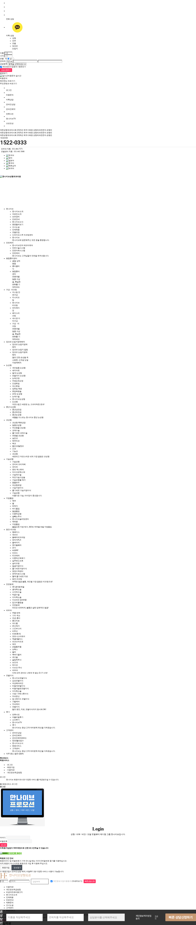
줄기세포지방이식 (19, 569)
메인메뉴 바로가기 (7, 81)
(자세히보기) (77, 881)
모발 (14, 43)
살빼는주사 (16, 516)
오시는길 (16, 227)
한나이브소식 (17, 222)
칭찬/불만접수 (18, 741)
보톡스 (15, 649)
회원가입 (5, 868)
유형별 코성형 (18, 436)
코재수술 (16, 430)
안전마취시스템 (18, 250)
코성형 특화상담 (19, 423)
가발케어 (16, 701)
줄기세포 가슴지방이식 (21, 490)
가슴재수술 (16, 475)
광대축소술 (16, 589)
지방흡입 (9, 498)
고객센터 (9, 730)
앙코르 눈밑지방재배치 (15, 342)
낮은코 (15, 438)
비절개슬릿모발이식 (20, 688)
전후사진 (9, 114)
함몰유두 (16, 483)
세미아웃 (16, 370)
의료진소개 (16, 214)
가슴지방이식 (17, 488)
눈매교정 (16, 378)
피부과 (9, 610)
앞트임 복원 (17, 389)
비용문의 (9, 95)
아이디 (3, 837)
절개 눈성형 (17, 373)
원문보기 (22, 67)
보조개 (15, 662)
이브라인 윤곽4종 (19, 600)
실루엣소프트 (17, 561)
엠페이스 (16, 532)
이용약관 (9, 887)
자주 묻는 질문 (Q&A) (15, 754)
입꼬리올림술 (17, 602)
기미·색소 (16, 615)
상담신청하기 (6, 70)
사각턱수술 (16, 592)
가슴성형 (9, 459)
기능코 (15, 451)
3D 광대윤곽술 (18, 587)
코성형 (9, 420)
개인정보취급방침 (13, 890)
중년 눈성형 (11, 407)
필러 (14, 652)
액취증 (15, 522)
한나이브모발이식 (19, 678)
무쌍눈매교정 (17, 381)
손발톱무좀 (16, 647)
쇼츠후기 (16, 720)
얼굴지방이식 (17, 566)
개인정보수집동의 (9, 67)
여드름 (15, 623)
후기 (8, 712)
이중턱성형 (16, 514)
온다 (14, 548)
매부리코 (16, 441)
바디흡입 (16, 509)
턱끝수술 (16, 595)
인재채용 (16, 230)
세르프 (15, 535)
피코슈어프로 (17, 642)
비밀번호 (3, 841)
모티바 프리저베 (19, 464)
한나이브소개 (17, 211)
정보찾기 (17, 868)
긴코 (14, 449)
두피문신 (16, 696)
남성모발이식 (17, 681)
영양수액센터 (17, 571)
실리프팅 (16, 563)
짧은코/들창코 (18, 446)
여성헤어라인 (17, 683)
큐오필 (15, 657)
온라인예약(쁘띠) (19, 738)
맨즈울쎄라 (16, 545)
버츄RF (15, 550)
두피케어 (16, 704)
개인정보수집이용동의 (62, 881)
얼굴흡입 (16, 511)
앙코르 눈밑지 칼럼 (20, 350)
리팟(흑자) (16, 634)
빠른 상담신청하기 (181, 917)
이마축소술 (16, 597)
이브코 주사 (17, 668)
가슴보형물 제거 (19, 480)
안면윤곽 (9, 584)
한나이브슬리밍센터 (20, 519)
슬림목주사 (16, 660)
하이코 (15, 665)
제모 (14, 644)
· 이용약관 (10, 770)
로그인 (9, 90)
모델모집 (16, 232)
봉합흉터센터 (11, 258)
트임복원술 (16, 391)
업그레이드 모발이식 (20, 699)
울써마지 (16, 542)
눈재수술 (16, 396)
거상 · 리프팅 (11, 290)
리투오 (15, 631)
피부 (14, 41)
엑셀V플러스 (17, 639)
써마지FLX (16, 540)
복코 (14, 443)
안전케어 (9, 243)
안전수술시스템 (18, 248)
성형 (14, 38)
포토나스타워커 (18, 636)
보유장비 (16, 217)
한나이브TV (17, 722)
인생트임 (16, 383)
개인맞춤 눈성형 (19, 368)
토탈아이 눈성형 (19, 376)
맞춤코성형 (16, 425)
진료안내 (16, 219)
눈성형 (9, 365)
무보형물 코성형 (19, 428)
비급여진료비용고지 (14, 892)
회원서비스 (16, 746)
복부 (14, 501)
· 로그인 (9, 765)
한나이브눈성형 (18, 399)
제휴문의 (9, 903)
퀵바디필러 (16, 655)
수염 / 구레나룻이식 (20, 694)
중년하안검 (16, 412)
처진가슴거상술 (18, 477)
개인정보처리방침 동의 (143, 917)
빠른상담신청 (90, 881)
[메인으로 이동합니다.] (10, 173)
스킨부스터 (16, 629)
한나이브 (9, 209)
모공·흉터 (16, 618)
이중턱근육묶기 (18, 558)
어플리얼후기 (17, 717)
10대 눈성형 (17, 394)
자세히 (156, 917)
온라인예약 (10, 109)
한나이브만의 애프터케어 (22, 245)
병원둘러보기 (17, 224)
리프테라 (16, 556)
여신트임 (16, 386)
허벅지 (15, 506)
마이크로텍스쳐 (18, 472)
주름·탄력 (16, 613)
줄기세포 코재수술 (19, 433)
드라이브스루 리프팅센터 (22, 235)
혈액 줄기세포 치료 (20, 576)
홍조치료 (16, 621)
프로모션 (9, 123)
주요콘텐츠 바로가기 (8, 84)
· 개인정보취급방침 (14, 772)
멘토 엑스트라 (18, 469)
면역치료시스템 (18, 574)
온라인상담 (10, 104)
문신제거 (16, 626)
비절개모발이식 (18, 686)
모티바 (15, 467)
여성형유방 (16, 485)
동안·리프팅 (11, 529)
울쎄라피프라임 (18, 537)
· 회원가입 (10, 767)
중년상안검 (16, 410)
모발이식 (9, 675)
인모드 (15, 553)
